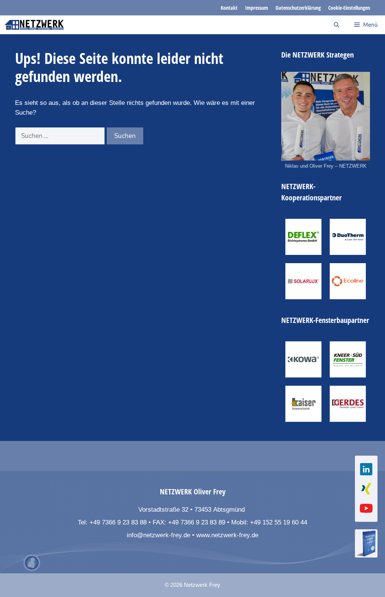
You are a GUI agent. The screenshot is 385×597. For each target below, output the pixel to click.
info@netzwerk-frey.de (158, 535)
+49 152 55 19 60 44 (278, 522)
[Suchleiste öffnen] (336, 24)
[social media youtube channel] (366, 508)
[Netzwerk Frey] (34, 24)
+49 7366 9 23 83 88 (118, 522)
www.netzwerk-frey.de (227, 535)
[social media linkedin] (366, 469)
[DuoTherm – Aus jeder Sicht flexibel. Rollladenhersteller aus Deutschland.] (347, 236)
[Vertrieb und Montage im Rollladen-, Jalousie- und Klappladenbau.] (303, 403)
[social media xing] (366, 488)
